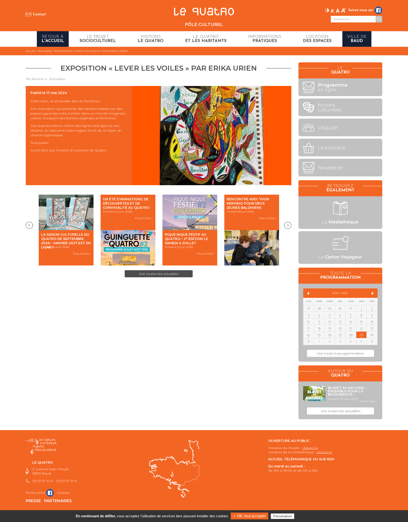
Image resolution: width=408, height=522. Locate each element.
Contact (39, 14)
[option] (66, 230)
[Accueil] (204, 12)
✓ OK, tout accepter (249, 516)
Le (340, 257)
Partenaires (58, 501)
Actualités (57, 79)
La (340, 222)
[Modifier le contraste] (327, 10)
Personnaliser (282, 516)
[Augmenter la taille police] (343, 10)
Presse (33, 501)
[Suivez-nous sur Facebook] (378, 10)
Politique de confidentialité (316, 516)
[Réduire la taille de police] (332, 10)
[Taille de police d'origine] (338, 10)
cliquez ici (310, 448)
